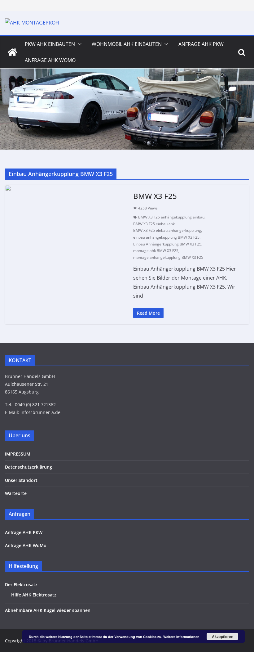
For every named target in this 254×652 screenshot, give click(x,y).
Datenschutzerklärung (28, 467)
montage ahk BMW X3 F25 (155, 250)
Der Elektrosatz (21, 584)
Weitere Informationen (181, 636)
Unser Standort (21, 480)
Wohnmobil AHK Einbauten (127, 44)
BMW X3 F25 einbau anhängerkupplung (167, 230)
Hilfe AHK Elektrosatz (33, 595)
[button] (78, 44)
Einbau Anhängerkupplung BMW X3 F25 (167, 244)
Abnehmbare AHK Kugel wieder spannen (47, 610)
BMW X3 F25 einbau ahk (154, 224)
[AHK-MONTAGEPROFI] (12, 52)
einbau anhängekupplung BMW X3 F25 (166, 237)
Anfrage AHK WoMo (50, 60)
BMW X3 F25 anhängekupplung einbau (171, 217)
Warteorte (16, 493)
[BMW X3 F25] (66, 225)
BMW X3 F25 (155, 196)
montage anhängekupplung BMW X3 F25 (168, 257)
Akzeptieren (222, 636)
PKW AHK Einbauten (50, 44)
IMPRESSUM (17, 454)
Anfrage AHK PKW (201, 44)
